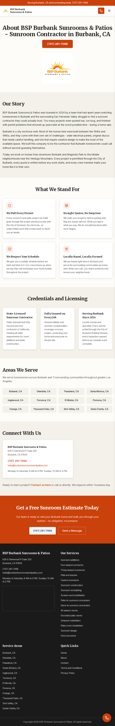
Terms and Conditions (71, 668)
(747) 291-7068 (57, 44)
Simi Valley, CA (71, 409)
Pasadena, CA (71, 391)
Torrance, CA (43, 400)
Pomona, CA (99, 400)
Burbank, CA (15, 391)
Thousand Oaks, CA (43, 409)
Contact (65, 663)
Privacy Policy (68, 673)
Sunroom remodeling (71, 590)
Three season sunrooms (73, 570)
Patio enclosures (69, 575)
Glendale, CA (43, 391)
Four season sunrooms (72, 565)
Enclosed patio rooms (71, 615)
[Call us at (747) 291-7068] (101, 11)
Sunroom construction (72, 585)
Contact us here (41, 484)
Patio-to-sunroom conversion (75, 600)
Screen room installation (73, 595)
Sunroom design (69, 630)
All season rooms (69, 610)
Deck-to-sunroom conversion (75, 605)
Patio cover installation (72, 625)
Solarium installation (71, 620)
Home (64, 653)
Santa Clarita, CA (99, 409)
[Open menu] (109, 11)
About (64, 658)
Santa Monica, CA (99, 391)
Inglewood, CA (15, 400)
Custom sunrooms (70, 580)
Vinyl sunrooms (68, 635)
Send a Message (72, 530)
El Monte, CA (71, 400)
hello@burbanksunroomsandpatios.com (28, 465)
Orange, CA (16, 409)
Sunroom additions (70, 560)
